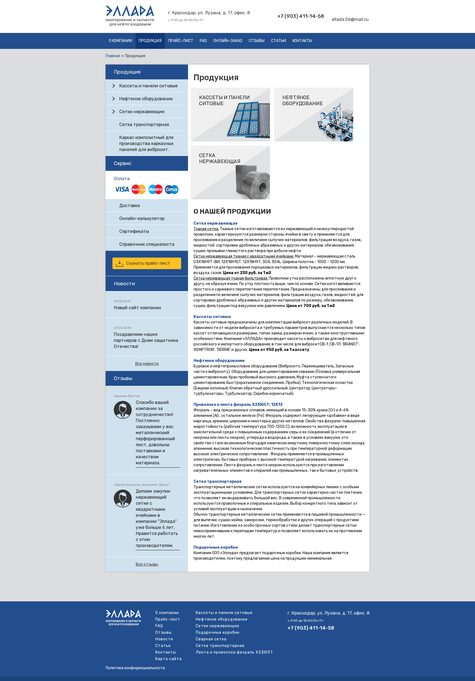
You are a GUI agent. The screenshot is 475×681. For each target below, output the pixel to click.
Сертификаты (134, 231)
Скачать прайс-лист (148, 263)
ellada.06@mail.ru (350, 19)
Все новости (147, 363)
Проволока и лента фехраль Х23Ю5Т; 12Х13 (238, 404)
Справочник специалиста (146, 244)
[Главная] (130, 25)
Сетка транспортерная (217, 481)
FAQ (203, 40)
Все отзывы (147, 564)
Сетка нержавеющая (215, 223)
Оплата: (122, 178)
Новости (164, 639)
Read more (230, 114)
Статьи (278, 40)
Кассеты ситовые (212, 316)
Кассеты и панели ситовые (148, 85)
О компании (120, 40)
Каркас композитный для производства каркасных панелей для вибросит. (146, 143)
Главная (113, 56)
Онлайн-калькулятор (141, 218)
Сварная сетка (211, 639)
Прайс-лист (180, 40)
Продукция (150, 40)
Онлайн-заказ (227, 40)
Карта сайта (168, 659)
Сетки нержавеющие (141, 111)
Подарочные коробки (216, 547)
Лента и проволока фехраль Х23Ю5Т (234, 652)
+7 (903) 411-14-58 (300, 16)
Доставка (129, 205)
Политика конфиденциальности (135, 668)
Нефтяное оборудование (219, 360)
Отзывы (256, 40)
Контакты (302, 40)
